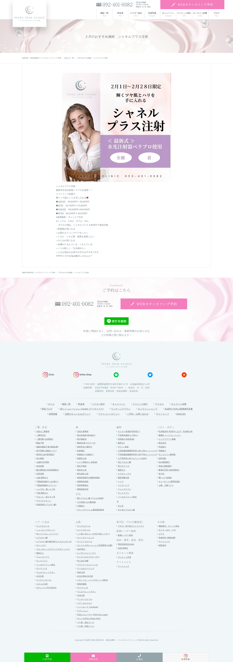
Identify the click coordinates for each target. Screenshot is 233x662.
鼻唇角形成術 (82, 481)
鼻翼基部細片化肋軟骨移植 (88, 477)
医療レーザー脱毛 (125, 535)
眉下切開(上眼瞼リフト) (46, 450)
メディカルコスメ (84, 603)
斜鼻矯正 (81, 450)
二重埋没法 (41, 435)
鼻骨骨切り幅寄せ (84, 447)
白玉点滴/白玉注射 (85, 576)
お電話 (139, 659)
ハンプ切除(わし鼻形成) (87, 462)
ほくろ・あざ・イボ (167, 530)
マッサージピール (43, 580)
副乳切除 (162, 458)
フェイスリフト (124, 489)
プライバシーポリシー (109, 414)
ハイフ (121, 481)
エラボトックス (124, 474)
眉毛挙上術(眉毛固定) (45, 454)
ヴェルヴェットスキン (45, 572)
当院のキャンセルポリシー (78, 414)
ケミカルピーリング (85, 568)
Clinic (51, 374)
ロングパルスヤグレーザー (88, 557)
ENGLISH (181, 414)
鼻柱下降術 (82, 466)
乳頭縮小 (162, 447)
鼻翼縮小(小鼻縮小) (85, 454)
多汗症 (161, 474)
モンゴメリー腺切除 (167, 454)
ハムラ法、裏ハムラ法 (45, 489)
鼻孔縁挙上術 (82, 474)
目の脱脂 (40, 458)
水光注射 (40, 576)
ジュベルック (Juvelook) (87, 607)
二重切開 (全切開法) (44, 439)
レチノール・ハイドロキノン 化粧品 (92, 580)
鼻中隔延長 (82, 439)
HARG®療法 (123, 548)
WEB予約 (93, 659)
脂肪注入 (121, 470)
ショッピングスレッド (45, 530)
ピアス (161, 534)
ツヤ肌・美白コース (85, 622)
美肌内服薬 (82, 584)
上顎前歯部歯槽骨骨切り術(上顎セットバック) (137, 450)
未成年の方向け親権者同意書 (179, 409)
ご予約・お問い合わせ (138, 414)
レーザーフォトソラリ (86, 553)
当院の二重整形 (42, 431)
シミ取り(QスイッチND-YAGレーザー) (93, 534)
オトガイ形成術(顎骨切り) (129, 431)
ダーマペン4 (41, 568)
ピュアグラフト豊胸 (167, 439)
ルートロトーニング (85, 537)
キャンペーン (118, 404)
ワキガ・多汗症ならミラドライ (131, 526)
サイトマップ (162, 414)
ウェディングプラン (120, 409)
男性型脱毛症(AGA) (126, 544)
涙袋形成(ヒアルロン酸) (46, 504)
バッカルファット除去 (127, 497)
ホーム (51, 404)
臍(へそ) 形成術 (165, 477)
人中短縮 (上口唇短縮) (86, 502)
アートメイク (123, 566)
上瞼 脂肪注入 (42, 477)
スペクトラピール (84, 541)
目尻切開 (40, 474)
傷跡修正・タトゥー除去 (169, 526)
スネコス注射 (42, 584)
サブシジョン (82, 611)
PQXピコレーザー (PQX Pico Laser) (92, 614)
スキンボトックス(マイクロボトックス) (53, 549)
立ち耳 (121, 506)
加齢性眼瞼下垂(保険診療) (47, 447)
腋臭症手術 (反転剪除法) (169, 470)
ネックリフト (123, 493)
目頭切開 (40, 466)
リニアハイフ (123, 485)
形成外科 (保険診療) (167, 537)
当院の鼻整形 (82, 431)
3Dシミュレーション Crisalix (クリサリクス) (82, 409)
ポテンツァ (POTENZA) (46, 588)
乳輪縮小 (162, 450)
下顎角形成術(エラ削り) (128, 435)
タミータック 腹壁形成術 (169, 481)
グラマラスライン (43, 501)
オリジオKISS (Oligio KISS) (88, 618)
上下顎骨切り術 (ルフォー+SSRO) (132, 458)
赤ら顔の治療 (82, 561)
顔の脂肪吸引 (164, 462)
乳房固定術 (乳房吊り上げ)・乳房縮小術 (176, 431)
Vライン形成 (123, 447)
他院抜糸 (162, 545)
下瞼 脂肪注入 (42, 493)
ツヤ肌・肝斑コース (85, 626)
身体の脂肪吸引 (165, 466)
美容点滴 (81, 572)
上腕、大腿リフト (166, 485)
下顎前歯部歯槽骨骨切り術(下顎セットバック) (137, 454)
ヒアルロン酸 (42, 537)
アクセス (159, 404)
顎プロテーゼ (123, 466)
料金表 (81, 404)
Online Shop (85, 374)
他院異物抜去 (82, 485)
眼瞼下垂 (40, 443)
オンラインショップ (147, 409)
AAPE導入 (81, 549)
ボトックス (41, 545)
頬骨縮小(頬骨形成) (126, 439)
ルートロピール (83, 530)
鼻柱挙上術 (82, 470)
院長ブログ (47, 409)
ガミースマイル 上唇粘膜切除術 (90, 510)
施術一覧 (66, 404)
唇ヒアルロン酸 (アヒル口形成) (90, 498)
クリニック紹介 (140, 404)
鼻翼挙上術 (82, 458)
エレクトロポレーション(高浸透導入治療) (94, 545)
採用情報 (53, 414)
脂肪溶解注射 (123, 477)
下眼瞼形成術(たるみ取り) (47, 481)
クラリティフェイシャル (87, 564)
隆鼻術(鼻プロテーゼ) (86, 443)
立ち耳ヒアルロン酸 (126, 510)
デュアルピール (42, 526)
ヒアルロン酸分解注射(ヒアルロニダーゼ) (54, 541)
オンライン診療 (178, 404)
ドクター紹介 (98, 404)
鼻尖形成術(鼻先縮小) (86, 435)
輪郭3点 (121, 443)
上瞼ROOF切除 (42, 462)
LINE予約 (47, 659)
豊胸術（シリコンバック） (170, 435)
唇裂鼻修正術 (82, 489)
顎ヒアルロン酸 (124, 462)
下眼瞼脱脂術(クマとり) (46, 485)
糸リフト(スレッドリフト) (47, 534)
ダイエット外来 (124, 557)
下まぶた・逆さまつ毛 (45, 497)
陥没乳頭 (162, 443)
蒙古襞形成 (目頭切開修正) (47, 470)
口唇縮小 (81, 506)
